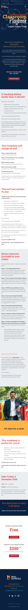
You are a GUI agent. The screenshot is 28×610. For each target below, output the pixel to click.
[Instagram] (8, 3)
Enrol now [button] (14, 555)
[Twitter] (6, 3)
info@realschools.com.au (18, 1)
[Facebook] (2, 3)
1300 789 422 (6, 1)
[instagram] (18, 596)
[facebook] (9, 596)
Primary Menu (25, 7)
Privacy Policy (11, 603)
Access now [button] (14, 537)
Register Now (14, 78)
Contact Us (17, 603)
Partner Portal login (19, 3)
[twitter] (15, 596)
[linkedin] (12, 596)
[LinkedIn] (4, 3)
